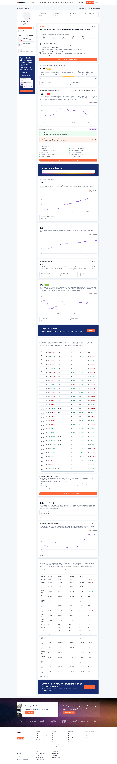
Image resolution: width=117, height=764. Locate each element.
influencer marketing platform (41, 708)
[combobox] (70, 171)
